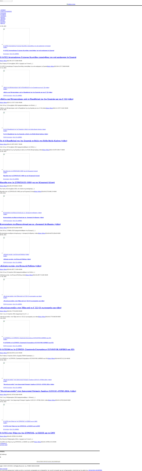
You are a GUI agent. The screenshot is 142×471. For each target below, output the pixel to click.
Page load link (3, 468)
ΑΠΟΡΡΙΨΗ (98, 470)
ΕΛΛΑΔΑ (6, 54)
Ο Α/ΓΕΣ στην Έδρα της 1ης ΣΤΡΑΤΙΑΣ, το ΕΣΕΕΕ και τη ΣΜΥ (20, 421)
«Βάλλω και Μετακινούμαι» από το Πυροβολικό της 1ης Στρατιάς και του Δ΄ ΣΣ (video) (26, 87)
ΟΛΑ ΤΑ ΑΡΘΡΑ (14, 54)
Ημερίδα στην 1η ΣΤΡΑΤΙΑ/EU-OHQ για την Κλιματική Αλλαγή (20, 171)
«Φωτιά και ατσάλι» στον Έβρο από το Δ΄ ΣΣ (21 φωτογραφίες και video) (22, 296)
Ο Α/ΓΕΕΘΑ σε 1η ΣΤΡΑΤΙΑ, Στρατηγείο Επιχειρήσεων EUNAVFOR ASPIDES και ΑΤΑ (27, 338)
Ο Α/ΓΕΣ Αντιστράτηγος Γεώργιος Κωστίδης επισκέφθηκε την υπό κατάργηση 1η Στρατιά (26, 46)
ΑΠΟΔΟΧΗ (91, 470)
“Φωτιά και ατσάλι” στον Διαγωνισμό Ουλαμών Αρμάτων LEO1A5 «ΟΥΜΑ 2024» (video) (27, 379)
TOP (4, 95)
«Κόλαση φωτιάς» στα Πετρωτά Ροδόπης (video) (16, 254)
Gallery (5, 47)
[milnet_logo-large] (71, 4)
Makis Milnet (3, 60)
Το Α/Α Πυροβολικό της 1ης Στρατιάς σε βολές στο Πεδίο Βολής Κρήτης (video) (24, 129)
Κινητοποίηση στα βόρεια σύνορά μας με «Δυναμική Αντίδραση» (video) (22, 212)
